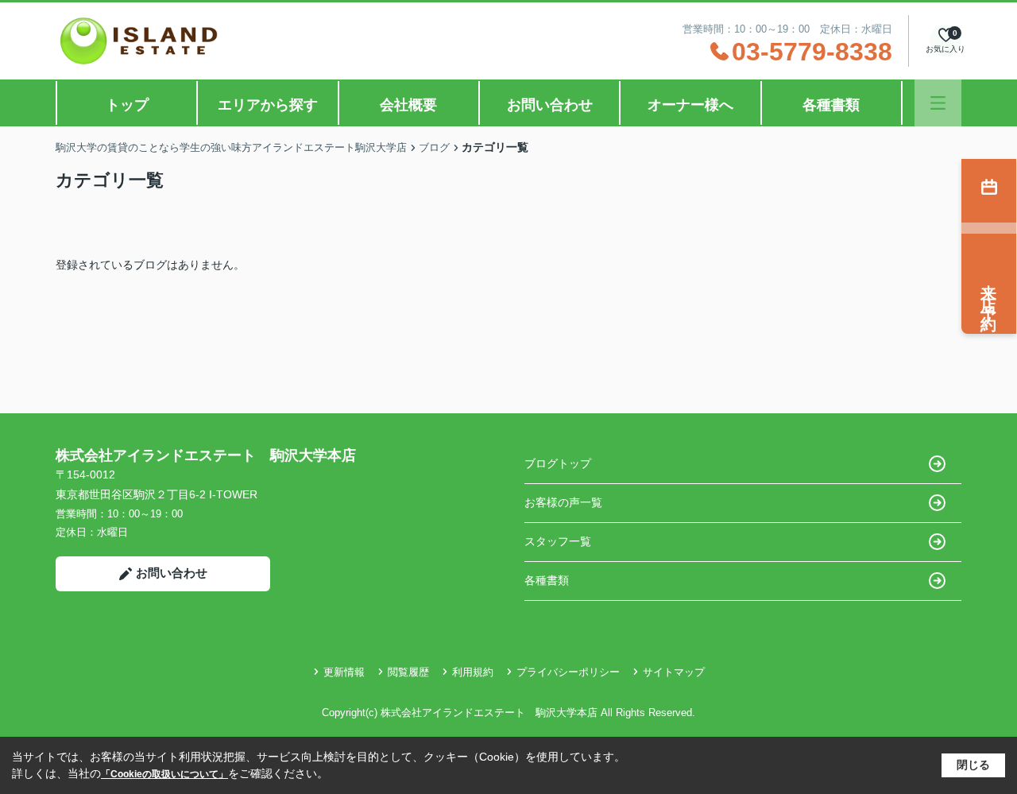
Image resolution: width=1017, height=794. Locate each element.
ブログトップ (557, 463)
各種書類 (831, 105)
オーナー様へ (690, 105)
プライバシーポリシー (568, 672)
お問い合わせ (550, 105)
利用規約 (472, 672)
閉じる (973, 764)
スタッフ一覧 (557, 541)
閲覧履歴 (408, 672)
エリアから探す (268, 105)
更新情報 (344, 672)
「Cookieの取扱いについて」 (164, 774)
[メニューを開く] (937, 102)
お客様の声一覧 (563, 502)
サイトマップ (674, 672)
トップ (127, 105)
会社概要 (408, 105)
